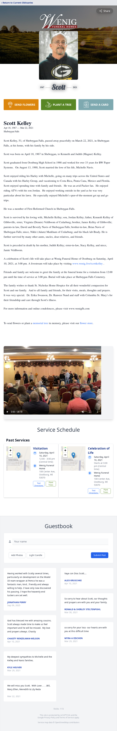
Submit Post (100, 555)
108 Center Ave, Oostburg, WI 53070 (47, 474)
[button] (18, 455)
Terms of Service (67, 717)
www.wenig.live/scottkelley (87, 263)
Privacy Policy (50, 717)
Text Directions (38, 484)
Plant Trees (50, 483)
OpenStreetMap (62, 722)
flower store (86, 323)
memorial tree (40, 323)
